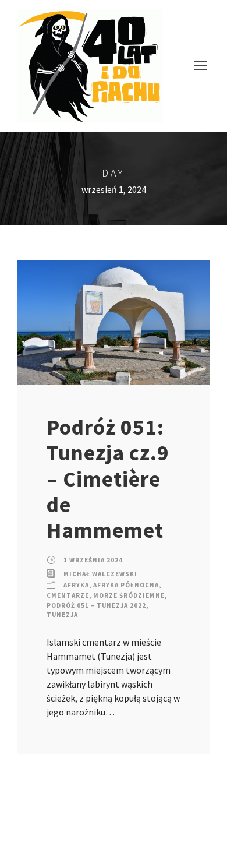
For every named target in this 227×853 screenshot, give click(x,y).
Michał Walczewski (100, 574)
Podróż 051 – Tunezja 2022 (96, 605)
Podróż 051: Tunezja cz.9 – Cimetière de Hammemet (108, 479)
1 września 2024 (93, 560)
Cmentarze (68, 595)
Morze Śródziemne (129, 595)
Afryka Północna (126, 585)
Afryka (76, 585)
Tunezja (62, 615)
